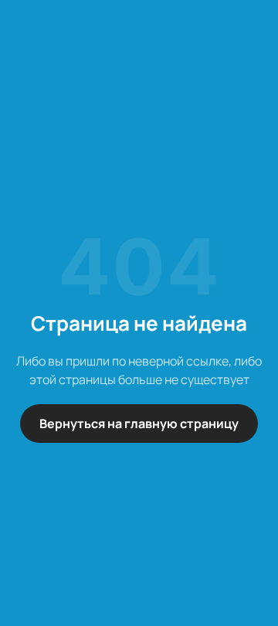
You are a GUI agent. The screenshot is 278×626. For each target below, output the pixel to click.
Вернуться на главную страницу (139, 423)
